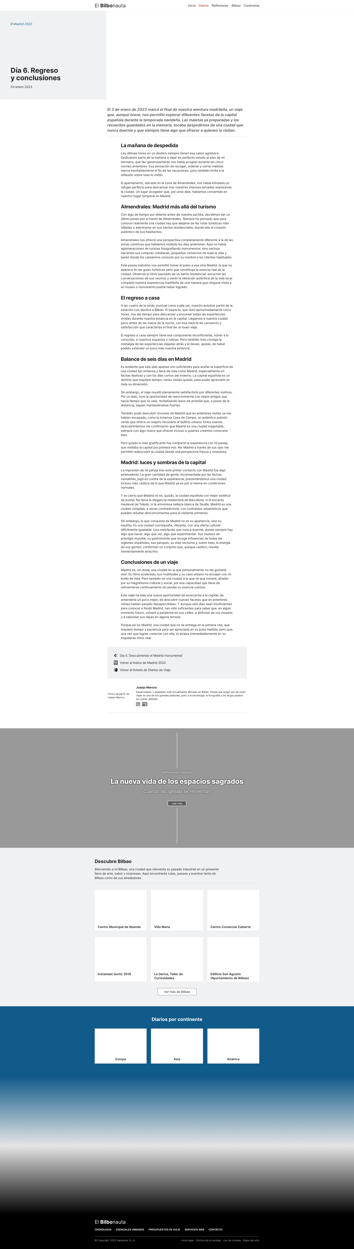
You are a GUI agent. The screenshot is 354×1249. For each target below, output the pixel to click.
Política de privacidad (208, 1240)
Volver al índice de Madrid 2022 (143, 663)
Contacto (215, 1229)
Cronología (103, 1229)
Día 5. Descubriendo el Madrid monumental (151, 655)
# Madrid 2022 (21, 24)
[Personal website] (144, 704)
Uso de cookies (232, 1240)
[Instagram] (138, 704)
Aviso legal (187, 1240)
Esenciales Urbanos (130, 1229)
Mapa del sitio (251, 1240)
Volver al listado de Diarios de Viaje (145, 670)
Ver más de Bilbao (177, 992)
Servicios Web (194, 1229)
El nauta (110, 5)
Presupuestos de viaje (164, 1229)
